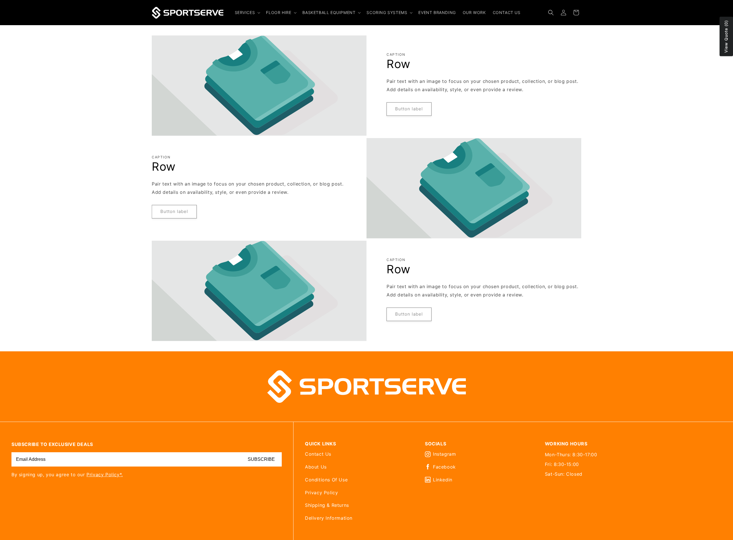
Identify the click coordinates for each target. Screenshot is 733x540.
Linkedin (442, 480)
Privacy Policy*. (104, 474)
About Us (316, 467)
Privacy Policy (321, 492)
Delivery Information (328, 518)
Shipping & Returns (327, 505)
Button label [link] (409, 108)
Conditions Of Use (326, 480)
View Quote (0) (726, 36)
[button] (247, 13)
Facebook (444, 467)
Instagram (444, 454)
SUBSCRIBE (261, 459)
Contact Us (318, 454)
